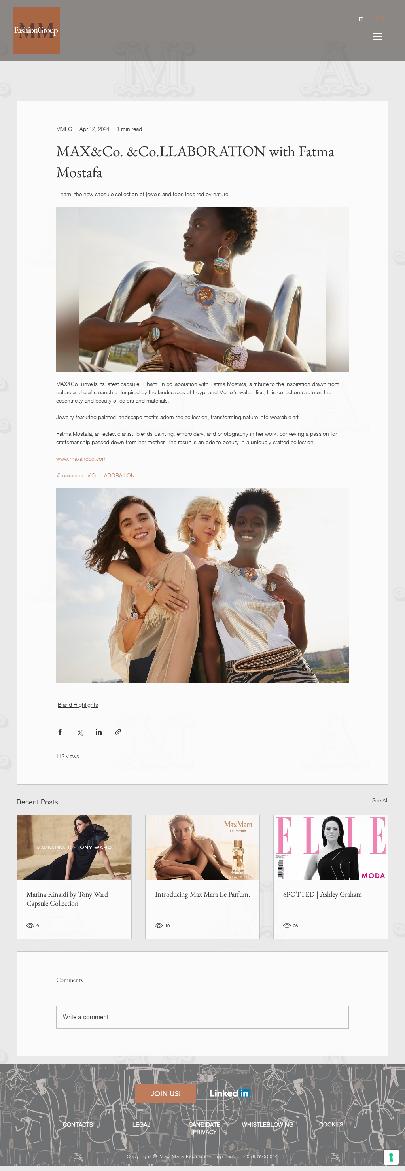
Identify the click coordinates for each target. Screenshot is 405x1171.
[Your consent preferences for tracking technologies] (391, 1157)
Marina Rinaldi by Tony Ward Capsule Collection (67, 898)
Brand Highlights (78, 705)
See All (380, 800)
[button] (378, 36)
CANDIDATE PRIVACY (204, 1128)
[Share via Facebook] (60, 732)
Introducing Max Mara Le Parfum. (202, 894)
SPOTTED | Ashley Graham (322, 894)
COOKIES (331, 1124)
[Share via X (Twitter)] (79, 732)
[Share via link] (118, 732)
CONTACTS (78, 1124)
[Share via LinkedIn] (98, 732)
